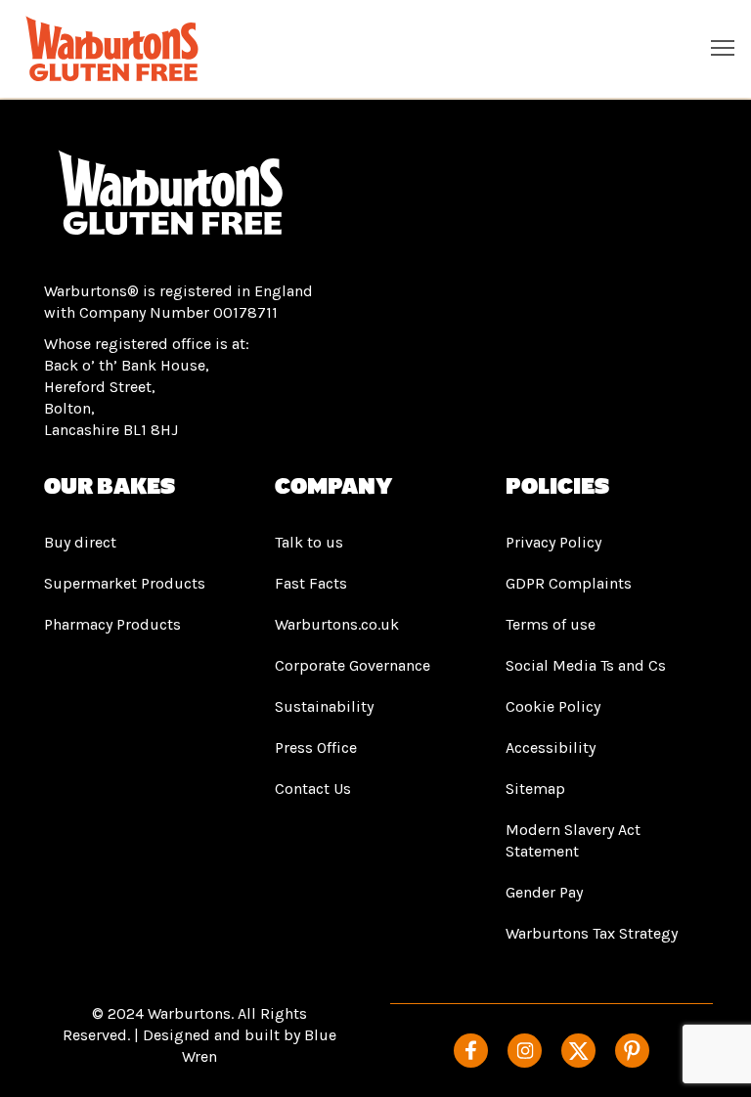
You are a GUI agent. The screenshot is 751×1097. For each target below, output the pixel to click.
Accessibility (551, 747)
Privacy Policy (553, 542)
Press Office (316, 747)
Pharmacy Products (112, 624)
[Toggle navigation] (722, 47)
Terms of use (551, 624)
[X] (578, 1050)
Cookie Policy (553, 706)
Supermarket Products (124, 583)
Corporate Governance (352, 665)
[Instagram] (525, 1050)
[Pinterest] (632, 1050)
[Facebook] (471, 1050)
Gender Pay (544, 892)
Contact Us (313, 788)
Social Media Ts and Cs (586, 665)
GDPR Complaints (569, 583)
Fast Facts (311, 583)
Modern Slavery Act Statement (573, 840)
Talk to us (309, 542)
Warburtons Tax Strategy (592, 933)
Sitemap (535, 788)
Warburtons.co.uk (337, 624)
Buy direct (80, 542)
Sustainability (324, 706)
